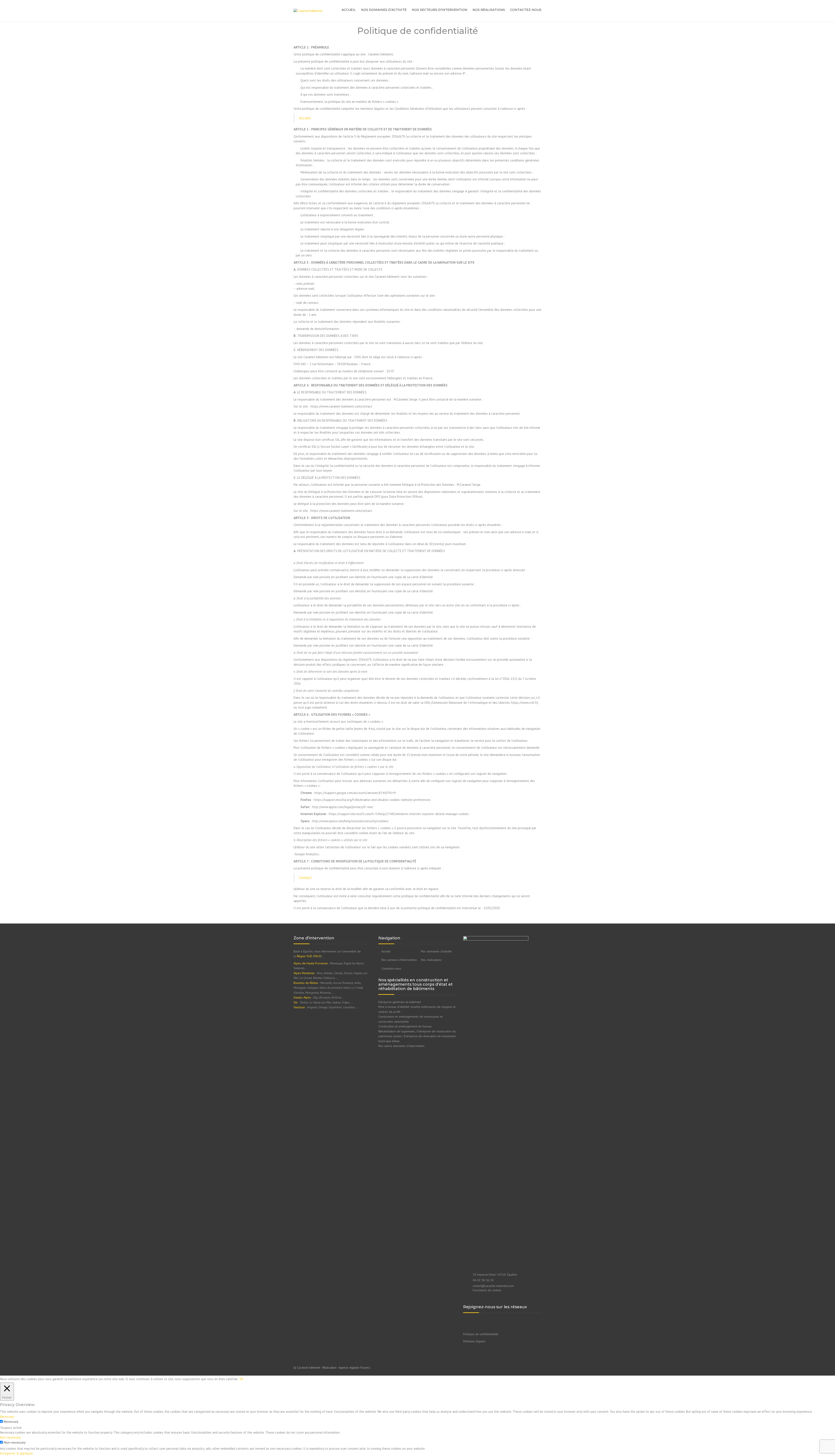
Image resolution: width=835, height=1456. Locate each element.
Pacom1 (365, 1367)
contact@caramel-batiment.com (493, 1286)
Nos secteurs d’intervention (439, 10)
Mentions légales (474, 1341)
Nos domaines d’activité (384, 10)
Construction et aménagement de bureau (405, 1026)
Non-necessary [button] (10, 1437)
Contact (305, 877)
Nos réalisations (489, 10)
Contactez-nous (525, 10)
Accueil (349, 10)
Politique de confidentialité (480, 1334)
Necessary (11, 1421)
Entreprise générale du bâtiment (399, 1002)
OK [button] (241, 1379)
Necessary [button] (7, 1416)
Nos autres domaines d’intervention (401, 1046)
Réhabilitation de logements (396, 1031)
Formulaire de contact (487, 1290)
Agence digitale (349, 1367)
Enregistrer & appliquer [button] (16, 1453)
